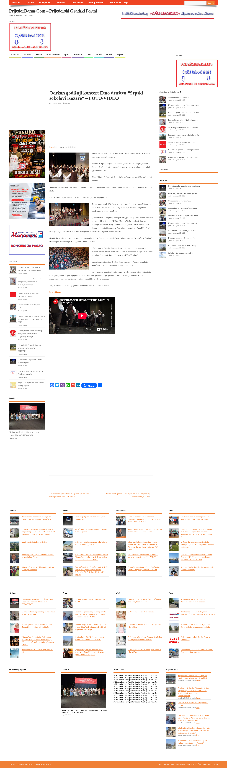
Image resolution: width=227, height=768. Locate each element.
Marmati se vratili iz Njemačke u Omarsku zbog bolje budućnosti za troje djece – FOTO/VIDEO (144, 519)
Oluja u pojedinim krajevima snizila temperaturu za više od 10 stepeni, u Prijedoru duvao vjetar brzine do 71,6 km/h (143, 545)
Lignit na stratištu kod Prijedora (34, 542)
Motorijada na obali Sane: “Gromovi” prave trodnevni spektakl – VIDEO (143, 555)
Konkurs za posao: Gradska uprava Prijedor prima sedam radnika (195, 600)
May (133, 675)
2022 (115, 684)
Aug (142, 675)
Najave (120, 54)
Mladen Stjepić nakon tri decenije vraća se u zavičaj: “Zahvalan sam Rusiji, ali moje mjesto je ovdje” (91, 626)
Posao (39, 54)
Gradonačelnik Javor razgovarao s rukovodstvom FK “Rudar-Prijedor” (195, 518)
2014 (115, 702)
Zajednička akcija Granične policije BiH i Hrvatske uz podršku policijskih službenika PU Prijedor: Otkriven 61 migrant (92, 571)
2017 (115, 695)
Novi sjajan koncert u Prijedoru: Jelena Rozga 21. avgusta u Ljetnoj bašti (37, 625)
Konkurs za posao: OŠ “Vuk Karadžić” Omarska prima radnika (197, 651)
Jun (136, 675)
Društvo (15, 54)
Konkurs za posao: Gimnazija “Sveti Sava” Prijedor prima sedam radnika (195, 625)
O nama (30, 2)
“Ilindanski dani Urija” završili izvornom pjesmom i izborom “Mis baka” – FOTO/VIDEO (38, 601)
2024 (115, 680)
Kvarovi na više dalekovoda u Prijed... (184, 245)
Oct (149, 678)
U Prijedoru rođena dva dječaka (141, 612)
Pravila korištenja (118, 2)
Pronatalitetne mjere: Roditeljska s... (183, 120)
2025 (115, 678)
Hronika (27, 54)
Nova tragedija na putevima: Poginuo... (184, 186)
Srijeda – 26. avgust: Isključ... (180, 253)
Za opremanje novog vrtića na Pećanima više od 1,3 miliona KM (144, 600)
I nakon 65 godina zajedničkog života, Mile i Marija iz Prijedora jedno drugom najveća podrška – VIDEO (91, 614)
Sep (145, 678)
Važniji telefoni (96, 2)
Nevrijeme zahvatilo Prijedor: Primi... (183, 230)
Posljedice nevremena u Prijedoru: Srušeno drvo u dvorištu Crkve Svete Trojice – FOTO (31, 319)
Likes (53, 147)
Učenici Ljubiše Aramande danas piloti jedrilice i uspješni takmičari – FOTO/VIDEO (30, 348)
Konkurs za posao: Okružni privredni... (184, 150)
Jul (139, 675)
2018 (115, 693)
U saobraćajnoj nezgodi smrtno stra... (183, 105)
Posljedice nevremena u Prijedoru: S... (183, 135)
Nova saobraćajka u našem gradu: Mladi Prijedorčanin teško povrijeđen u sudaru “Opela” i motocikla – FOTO (91, 557)
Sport (66, 54)
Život (88, 54)
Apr (129, 675)
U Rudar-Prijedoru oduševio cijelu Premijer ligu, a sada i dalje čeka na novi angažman (197, 544)
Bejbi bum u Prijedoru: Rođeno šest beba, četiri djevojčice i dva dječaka (145, 638)
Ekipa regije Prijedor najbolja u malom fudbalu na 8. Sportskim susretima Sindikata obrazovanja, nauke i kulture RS (196, 533)
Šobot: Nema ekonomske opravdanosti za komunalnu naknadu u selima (145, 530)
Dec (155, 678)
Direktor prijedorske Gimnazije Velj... (183, 193)
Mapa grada (77, 2)
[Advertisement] (101, 125)
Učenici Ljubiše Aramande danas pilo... (184, 112)
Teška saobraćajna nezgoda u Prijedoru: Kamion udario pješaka (91, 543)
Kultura (78, 54)
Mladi (99, 54)
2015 (115, 700)
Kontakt (61, 2)
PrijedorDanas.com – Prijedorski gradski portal (53, 11)
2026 (115, 675)
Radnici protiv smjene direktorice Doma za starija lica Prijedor (38, 555)
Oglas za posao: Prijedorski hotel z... (183, 142)
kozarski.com (55, 292)
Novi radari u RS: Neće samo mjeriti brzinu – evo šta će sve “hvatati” (89, 638)
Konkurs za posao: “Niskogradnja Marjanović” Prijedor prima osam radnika (198, 613)
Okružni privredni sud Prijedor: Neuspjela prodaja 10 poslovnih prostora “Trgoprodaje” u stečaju (31, 334)
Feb (122, 675)
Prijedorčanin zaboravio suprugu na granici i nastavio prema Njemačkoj (36, 518)
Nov (152, 678)
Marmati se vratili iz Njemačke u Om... (184, 216)
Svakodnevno (53, 54)
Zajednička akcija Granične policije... (183, 208)
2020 (115, 689)
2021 (115, 686)
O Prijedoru (45, 2)
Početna (16, 2)
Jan (119, 675)
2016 (115, 698)
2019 (115, 691)
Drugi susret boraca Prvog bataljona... (183, 157)
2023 (115, 682)
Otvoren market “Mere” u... (179, 97)
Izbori (109, 54)
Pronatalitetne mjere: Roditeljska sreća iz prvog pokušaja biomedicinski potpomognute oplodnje (30, 282)
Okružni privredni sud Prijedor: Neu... (183, 127)
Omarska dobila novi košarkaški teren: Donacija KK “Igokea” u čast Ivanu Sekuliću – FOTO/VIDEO (196, 557)
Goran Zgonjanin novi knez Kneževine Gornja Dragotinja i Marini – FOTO (144, 568)
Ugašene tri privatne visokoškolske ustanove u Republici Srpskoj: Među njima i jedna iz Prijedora (89, 652)
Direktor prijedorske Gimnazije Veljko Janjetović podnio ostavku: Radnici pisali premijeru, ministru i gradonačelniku (38, 531)
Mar (126, 675)
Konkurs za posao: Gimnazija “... (181, 238)
